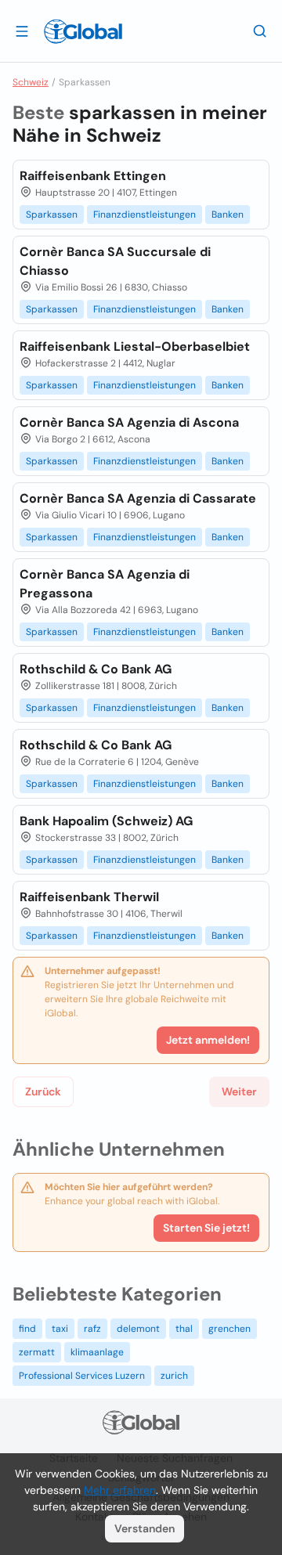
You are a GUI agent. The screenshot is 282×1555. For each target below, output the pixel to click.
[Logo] (83, 31)
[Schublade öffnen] (22, 30)
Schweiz (31, 82)
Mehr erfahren (120, 1490)
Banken (228, 214)
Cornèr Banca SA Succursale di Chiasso (115, 261)
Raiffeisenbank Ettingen (93, 176)
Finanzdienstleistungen (144, 214)
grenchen (229, 1328)
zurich (174, 1375)
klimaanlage (97, 1352)
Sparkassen (52, 214)
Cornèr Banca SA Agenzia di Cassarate (138, 498)
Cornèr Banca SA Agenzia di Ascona (129, 422)
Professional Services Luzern (82, 1375)
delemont (138, 1328)
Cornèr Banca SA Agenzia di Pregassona (105, 583)
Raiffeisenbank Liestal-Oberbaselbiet (135, 346)
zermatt (37, 1352)
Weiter (239, 1091)
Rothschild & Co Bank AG (96, 669)
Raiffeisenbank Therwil (89, 897)
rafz (92, 1328)
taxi (60, 1328)
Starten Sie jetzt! (206, 1228)
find (27, 1328)
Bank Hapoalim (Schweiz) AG (106, 821)
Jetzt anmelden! (208, 1040)
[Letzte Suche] (260, 30)
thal (184, 1328)
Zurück (43, 1091)
